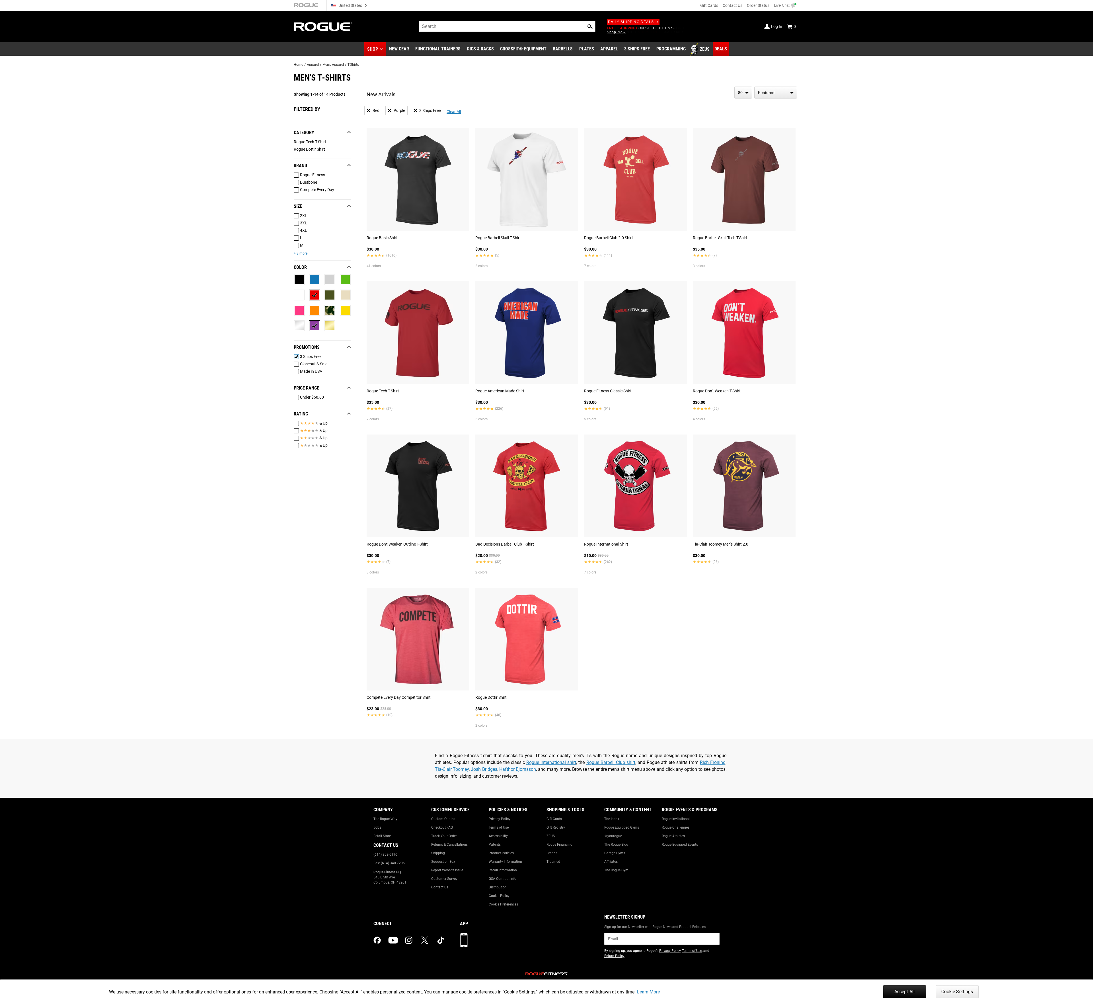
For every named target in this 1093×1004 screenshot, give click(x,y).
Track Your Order (444, 836)
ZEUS (550, 836)
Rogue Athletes (673, 836)
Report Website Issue (447, 870)
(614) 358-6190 (385, 855)
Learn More (648, 992)
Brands (551, 853)
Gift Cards (709, 5)
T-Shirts (353, 65)
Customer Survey (444, 879)
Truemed (553, 862)
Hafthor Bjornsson (517, 769)
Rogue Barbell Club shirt (610, 762)
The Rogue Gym (616, 870)
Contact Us (732, 5)
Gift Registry (555, 827)
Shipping (438, 853)
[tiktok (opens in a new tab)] (440, 940)
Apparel (313, 65)
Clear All (454, 111)
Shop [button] (372, 49)
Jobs (377, 827)
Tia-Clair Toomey (452, 769)
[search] (507, 26)
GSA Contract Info (502, 879)
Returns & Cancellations (449, 845)
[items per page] (743, 93)
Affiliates (611, 862)
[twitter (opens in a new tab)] (425, 940)
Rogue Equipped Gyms (621, 827)
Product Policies (501, 853)
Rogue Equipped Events (680, 845)
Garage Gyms (614, 853)
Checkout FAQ (442, 827)
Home (298, 65)
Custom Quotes (443, 819)
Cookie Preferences (503, 904)
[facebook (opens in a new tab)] (377, 940)
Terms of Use (499, 827)
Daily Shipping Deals (631, 22)
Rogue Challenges (675, 827)
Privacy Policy (499, 819)
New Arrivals (381, 94)
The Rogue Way (385, 819)
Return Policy (614, 956)
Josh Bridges (484, 769)
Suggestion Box (443, 862)
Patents (495, 845)
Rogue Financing (559, 845)
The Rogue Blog (616, 845)
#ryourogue (613, 836)
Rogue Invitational (676, 819)
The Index (611, 819)
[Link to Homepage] (323, 26)
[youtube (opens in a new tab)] (393, 940)
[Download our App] (464, 940)
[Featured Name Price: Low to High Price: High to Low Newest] (775, 93)
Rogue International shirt (551, 762)
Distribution (498, 887)
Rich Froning (713, 762)
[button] (590, 26)
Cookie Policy (499, 896)
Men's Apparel (333, 65)
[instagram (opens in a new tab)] (409, 940)
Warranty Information (505, 862)
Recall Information (503, 870)
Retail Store (382, 836)
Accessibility (498, 836)
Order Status (758, 5)
